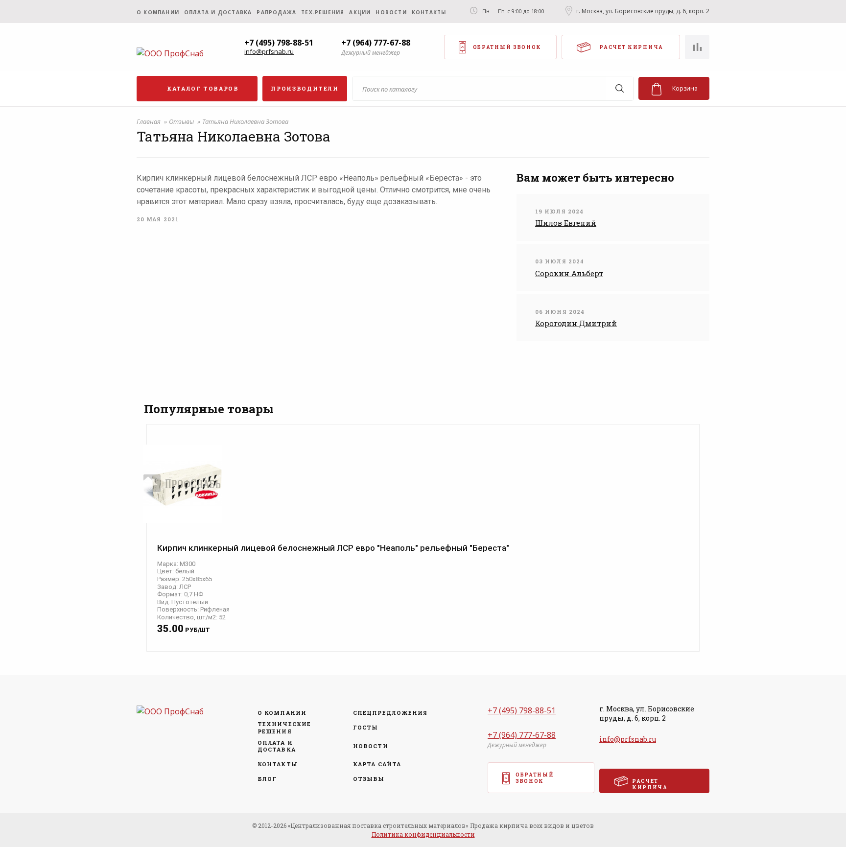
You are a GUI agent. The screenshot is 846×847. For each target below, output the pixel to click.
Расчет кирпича (631, 47)
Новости (391, 12)
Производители (304, 88)
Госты (365, 727)
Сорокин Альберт (569, 273)
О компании (158, 12)
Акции (360, 12)
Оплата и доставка (218, 12)
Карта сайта (377, 764)
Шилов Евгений (565, 223)
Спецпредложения (387, 712)
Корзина (685, 88)
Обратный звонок (507, 47)
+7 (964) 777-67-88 (375, 42)
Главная (149, 121)
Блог (267, 779)
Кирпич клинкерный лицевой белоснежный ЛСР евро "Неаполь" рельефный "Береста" (333, 548)
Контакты (429, 12)
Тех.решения (322, 12)
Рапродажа (276, 12)
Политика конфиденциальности (423, 834)
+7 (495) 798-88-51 (278, 42)
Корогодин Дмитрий (576, 323)
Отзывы (182, 121)
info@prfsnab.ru (269, 51)
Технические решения (284, 727)
